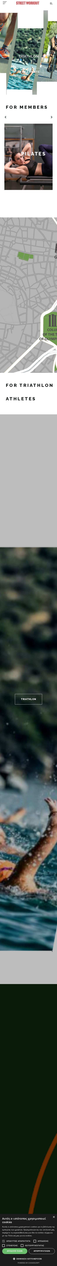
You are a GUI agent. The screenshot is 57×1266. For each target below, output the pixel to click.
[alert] (28, 1240)
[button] (5, 117)
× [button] (54, 1217)
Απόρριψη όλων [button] (42, 1251)
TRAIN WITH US (28, 72)
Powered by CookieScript (28, 1263)
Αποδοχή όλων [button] (15, 1251)
